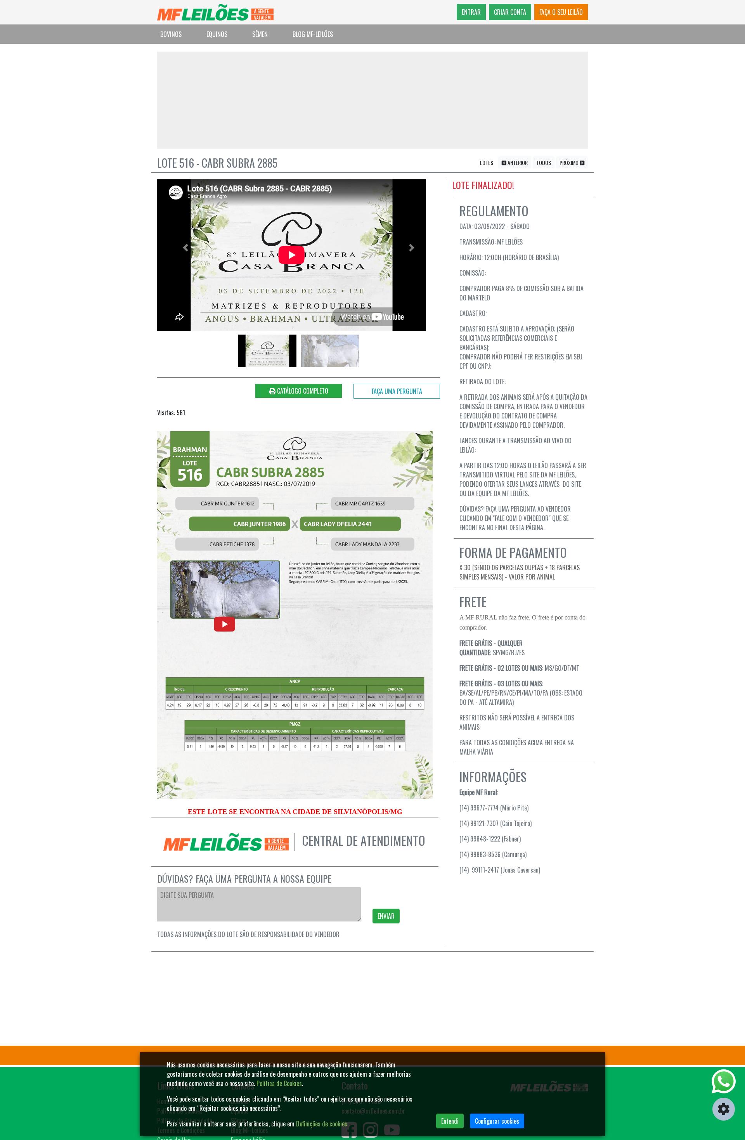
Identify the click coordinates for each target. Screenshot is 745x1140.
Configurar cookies (497, 1121)
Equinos (216, 34)
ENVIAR (386, 916)
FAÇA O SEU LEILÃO (561, 12)
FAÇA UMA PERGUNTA (397, 391)
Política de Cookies (279, 1083)
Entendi (450, 1121)
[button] (185, 248)
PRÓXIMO (570, 162)
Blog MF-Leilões (313, 34)
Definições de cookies (321, 1123)
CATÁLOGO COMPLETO (301, 391)
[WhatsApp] (724, 1081)
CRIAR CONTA (510, 12)
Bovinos (171, 34)
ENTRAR (471, 12)
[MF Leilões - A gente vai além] (215, 12)
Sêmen (260, 34)
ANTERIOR (517, 162)
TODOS (543, 162)
